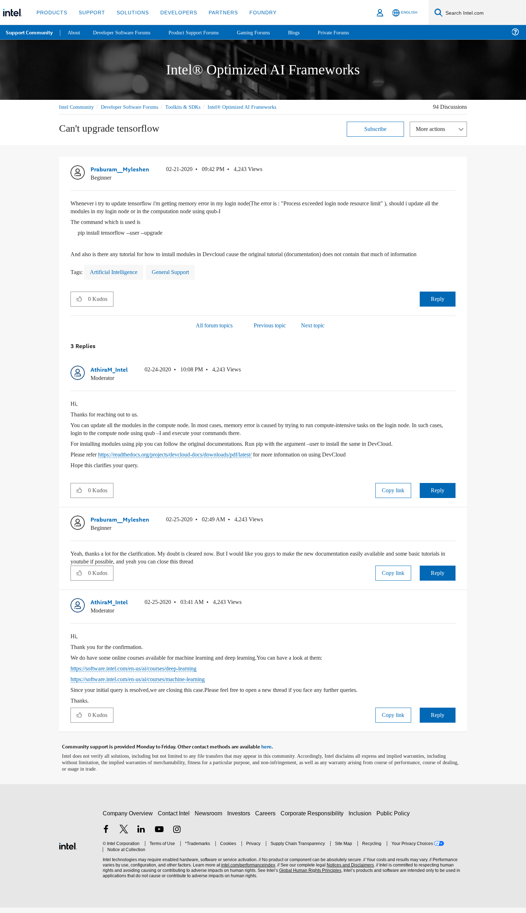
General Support (178, 279)
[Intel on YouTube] (159, 835)
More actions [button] (432, 129)
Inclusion (361, 819)
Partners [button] (216, 12)
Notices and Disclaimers (348, 870)
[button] (452, 170)
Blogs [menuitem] (306, 32)
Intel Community (77, 107)
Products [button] (51, 12)
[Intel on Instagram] (177, 835)
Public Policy (394, 819)
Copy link (393, 497)
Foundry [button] (254, 12)
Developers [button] (173, 12)
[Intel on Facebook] (106, 835)
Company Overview (128, 819)
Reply (437, 306)
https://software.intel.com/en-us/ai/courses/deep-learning (144, 674)
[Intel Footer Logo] (68, 850)
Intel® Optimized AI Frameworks (253, 107)
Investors (240, 819)
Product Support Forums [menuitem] (202, 32)
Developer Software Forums (135, 107)
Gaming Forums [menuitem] (265, 32)
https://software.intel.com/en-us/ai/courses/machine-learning (148, 685)
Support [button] (90, 12)
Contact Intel (174, 819)
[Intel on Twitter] (124, 835)
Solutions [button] (129, 12)
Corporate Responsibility (313, 819)
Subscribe (375, 129)
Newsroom (210, 819)
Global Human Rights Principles (308, 876)
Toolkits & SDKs (192, 107)
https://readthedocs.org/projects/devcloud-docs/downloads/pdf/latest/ (195, 461)
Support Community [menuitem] (29, 32)
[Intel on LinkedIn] (141, 835)
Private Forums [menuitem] (348, 32)
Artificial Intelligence (117, 279)
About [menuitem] (74, 32)
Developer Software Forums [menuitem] (125, 32)
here (266, 752)
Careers (267, 819)
